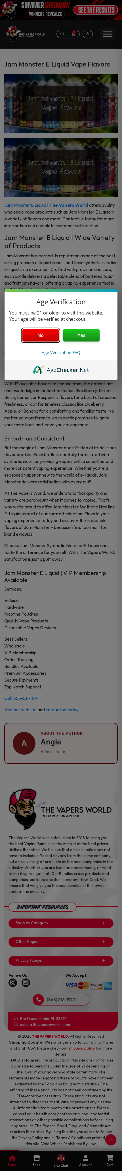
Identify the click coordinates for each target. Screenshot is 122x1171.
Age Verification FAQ (61, 352)
